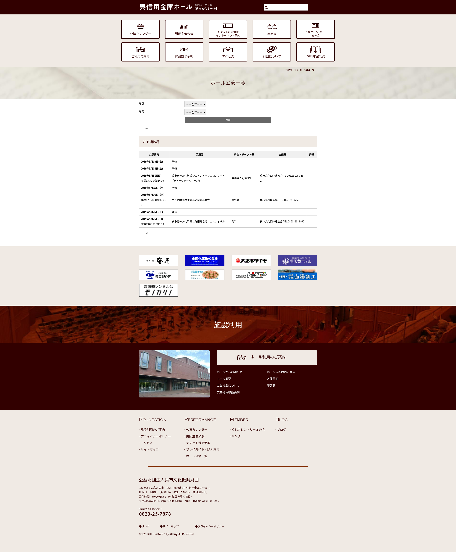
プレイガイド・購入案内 (202, 449)
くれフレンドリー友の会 (248, 429)
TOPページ (291, 69)
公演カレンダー (196, 429)
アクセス (147, 442)
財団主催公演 (195, 436)
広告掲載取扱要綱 (228, 392)
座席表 (271, 385)
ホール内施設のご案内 (281, 372)
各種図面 (272, 378)
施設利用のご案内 (153, 429)
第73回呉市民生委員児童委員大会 (191, 200)
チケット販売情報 (198, 442)
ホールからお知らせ (229, 372)
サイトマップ (150, 449)
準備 (174, 161)
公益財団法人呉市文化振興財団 (169, 479)
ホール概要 (224, 378)
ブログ (281, 429)
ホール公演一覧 (196, 456)
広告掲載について (228, 385)
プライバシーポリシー (156, 436)
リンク (236, 436)
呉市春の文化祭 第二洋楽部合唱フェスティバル (198, 221)
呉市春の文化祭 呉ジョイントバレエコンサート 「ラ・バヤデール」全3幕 (198, 178)
